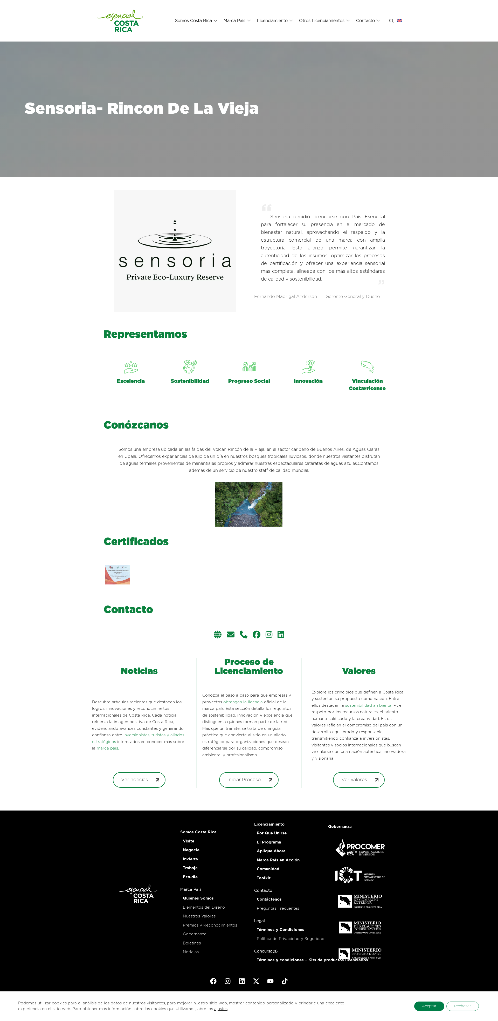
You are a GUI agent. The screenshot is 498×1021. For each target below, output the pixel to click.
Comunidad (268, 869)
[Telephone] (243, 635)
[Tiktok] (284, 981)
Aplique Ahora (271, 851)
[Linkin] (281, 635)
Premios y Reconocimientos (210, 925)
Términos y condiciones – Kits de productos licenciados (312, 960)
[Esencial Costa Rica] (121, 21)
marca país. (108, 748)
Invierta (190, 859)
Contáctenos (269, 899)
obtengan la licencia (243, 702)
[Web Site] (218, 635)
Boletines (192, 943)
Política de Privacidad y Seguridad (290, 939)
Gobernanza (194, 934)
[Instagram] (269, 635)
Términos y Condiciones (280, 930)
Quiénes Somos (198, 898)
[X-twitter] (256, 981)
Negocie (191, 850)
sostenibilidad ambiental (368, 705)
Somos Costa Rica (198, 832)
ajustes (220, 1009)
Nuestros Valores (199, 916)
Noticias (191, 952)
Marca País (190, 889)
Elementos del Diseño (204, 907)
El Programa (269, 842)
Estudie (190, 877)
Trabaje (190, 868)
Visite (188, 841)
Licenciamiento (269, 824)
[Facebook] (256, 635)
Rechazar (462, 1006)
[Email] (230, 635)
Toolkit (264, 878)
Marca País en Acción (278, 860)
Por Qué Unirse (272, 833)
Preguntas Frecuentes (278, 908)
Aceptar (429, 1006)
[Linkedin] (242, 981)
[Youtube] (270, 981)
